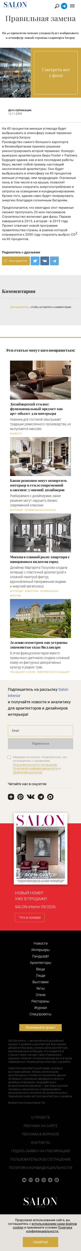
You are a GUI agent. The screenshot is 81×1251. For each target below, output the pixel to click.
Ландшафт (40, 956)
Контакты (40, 1142)
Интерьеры (40, 950)
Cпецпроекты (40, 1014)
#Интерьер (16, 510)
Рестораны (40, 1001)
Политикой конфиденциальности (35, 768)
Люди (40, 975)
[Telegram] (54, 261)
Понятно (40, 1242)
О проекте (40, 1117)
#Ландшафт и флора (22, 672)
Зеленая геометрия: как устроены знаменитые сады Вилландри (38, 644)
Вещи (40, 969)
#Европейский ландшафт (53, 672)
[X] (35, 261)
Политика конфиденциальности (40, 1168)
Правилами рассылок (28, 772)
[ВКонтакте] (44, 261)
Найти (57, 6)
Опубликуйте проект (40, 1027)
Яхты (40, 988)
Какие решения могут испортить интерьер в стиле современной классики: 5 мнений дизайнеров (38, 485)
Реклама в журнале (40, 1134)
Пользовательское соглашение (40, 1159)
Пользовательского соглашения (35, 764)
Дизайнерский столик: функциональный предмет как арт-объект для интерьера (36, 409)
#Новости (16, 434)
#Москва (15, 596)
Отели (40, 995)
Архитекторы (40, 963)
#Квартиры (32, 591)
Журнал (40, 1008)
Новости (41, 943)
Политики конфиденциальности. (49, 1229)
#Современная (49, 591)
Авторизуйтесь (19, 307)
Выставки (40, 982)
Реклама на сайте (41, 1126)
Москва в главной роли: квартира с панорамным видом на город (40, 559)
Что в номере (30, 917)
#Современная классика (40, 510)
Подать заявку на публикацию (40, 1151)
